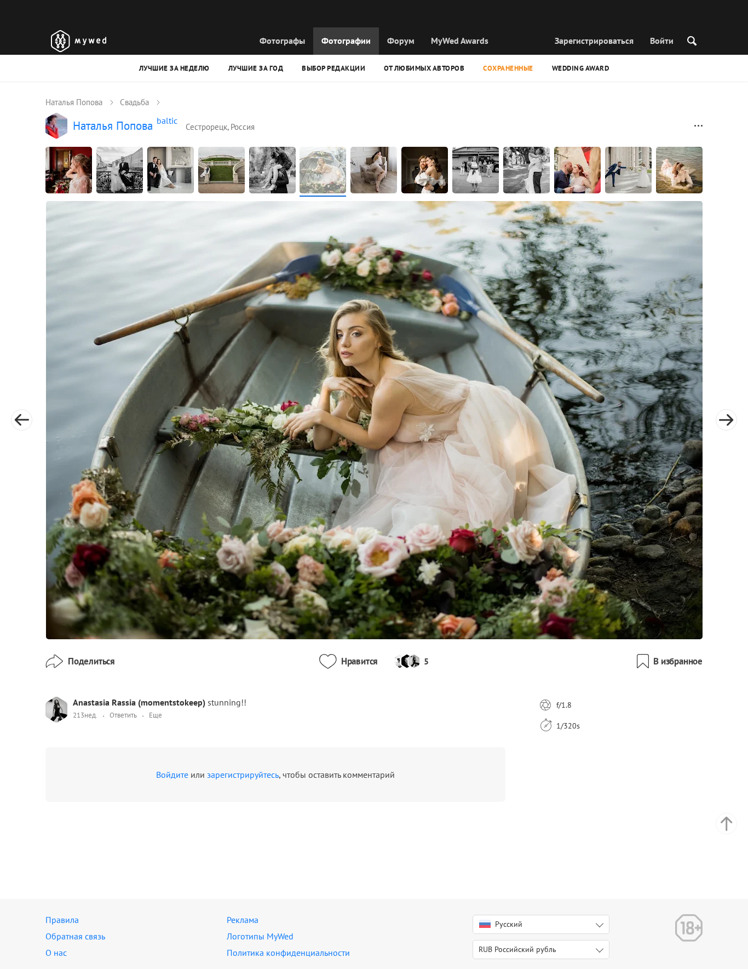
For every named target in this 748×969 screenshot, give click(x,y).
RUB (517, 949)
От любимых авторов (424, 68)
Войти (662, 40)
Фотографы (282, 40)
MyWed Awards (459, 40)
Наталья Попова (73, 102)
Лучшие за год (256, 68)
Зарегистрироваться (594, 40)
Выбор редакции (333, 68)
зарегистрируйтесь (243, 774)
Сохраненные (508, 68)
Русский (508, 924)
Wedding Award (580, 68)
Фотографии (346, 40)
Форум (401, 40)
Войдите (172, 774)
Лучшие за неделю (174, 68)
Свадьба (134, 102)
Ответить (123, 715)
